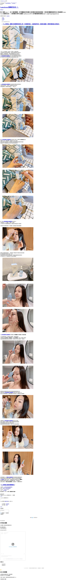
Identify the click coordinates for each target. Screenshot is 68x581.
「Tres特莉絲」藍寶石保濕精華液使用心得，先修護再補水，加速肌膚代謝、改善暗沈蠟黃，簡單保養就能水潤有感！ (31, 24)
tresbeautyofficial (6, 489)
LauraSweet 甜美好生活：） (9, 7)
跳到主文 (1, 9)
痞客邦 (6, 501)
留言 (8, 501)
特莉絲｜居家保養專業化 (7, 488)
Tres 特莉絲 (4, 490)
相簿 (3, 17)
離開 (5, 579)
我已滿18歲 (2, 579)
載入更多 (2, 508)
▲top (1, 506)
